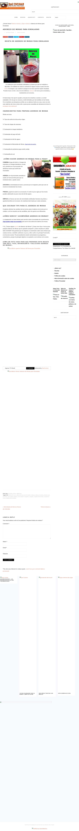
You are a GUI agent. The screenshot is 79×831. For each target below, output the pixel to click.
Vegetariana (19, 493)
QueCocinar (45, 368)
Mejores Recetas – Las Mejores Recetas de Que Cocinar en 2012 (7, 580)
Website (5, 553)
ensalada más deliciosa (9, 106)
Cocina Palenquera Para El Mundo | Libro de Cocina (27, 694)
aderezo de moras (12, 495)
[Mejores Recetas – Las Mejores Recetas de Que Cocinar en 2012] (4, 577)
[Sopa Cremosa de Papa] (66, 577)
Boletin (56, 273)
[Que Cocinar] (12, 9)
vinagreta (31, 496)
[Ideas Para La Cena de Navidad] (56, 299)
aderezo (31, 90)
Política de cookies (59, 276)
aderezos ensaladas (39, 495)
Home (13, 23)
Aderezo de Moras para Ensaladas (24, 495)
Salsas (28, 23)
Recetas (56, 270)
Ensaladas (10, 493)
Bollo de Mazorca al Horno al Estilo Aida (64, 291)
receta (6, 88)
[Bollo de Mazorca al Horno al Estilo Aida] (64, 298)
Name (5, 541)
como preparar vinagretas (23, 496)
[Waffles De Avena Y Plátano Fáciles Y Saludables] (72, 306)
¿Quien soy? (57, 268)
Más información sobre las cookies (64, 278)
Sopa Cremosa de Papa (64, 693)
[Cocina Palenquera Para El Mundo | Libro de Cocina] (28, 577)
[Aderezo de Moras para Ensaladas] (27, 65)
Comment (6, 523)
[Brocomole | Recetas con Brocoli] (47, 577)
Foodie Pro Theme (49, 824)
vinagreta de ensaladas (38, 496)
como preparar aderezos (13, 496)
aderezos (33, 495)
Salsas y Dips (21, 23)
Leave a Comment (21, 32)
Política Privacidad (59, 281)
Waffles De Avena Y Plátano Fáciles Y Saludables (72, 291)
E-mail (55, 237)
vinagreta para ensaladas (11, 498)
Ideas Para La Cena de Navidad (56, 290)
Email (5, 547)
